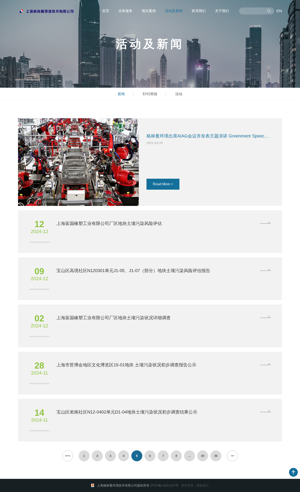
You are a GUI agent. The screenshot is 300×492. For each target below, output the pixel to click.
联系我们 (199, 11)
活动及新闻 (174, 11)
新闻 (121, 94)
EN (279, 11)
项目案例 (149, 11)
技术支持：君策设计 (195, 485)
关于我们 (222, 11)
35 (202, 456)
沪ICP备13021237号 (164, 485)
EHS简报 (150, 94)
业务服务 (125, 11)
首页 (105, 11)
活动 (178, 94)
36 (216, 456)
